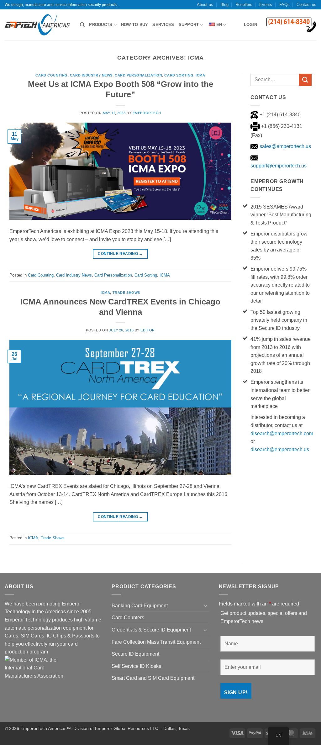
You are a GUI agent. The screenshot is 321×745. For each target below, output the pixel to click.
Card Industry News (91, 75)
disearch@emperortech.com (281, 433)
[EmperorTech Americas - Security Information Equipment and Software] (38, 24)
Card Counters (128, 617)
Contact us (306, 4)
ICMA (200, 75)
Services (163, 24)
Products (100, 24)
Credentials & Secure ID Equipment (151, 629)
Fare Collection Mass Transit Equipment (156, 642)
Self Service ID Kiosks (136, 666)
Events (265, 4)
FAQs (284, 4)
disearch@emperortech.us (279, 449)
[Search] (82, 25)
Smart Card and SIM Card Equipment (153, 678)
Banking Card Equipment (140, 605)
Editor (147, 330)
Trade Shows (126, 292)
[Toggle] (205, 605)
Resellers (243, 4)
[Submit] (305, 80)
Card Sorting (178, 75)
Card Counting (51, 75)
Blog (224, 4)
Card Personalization (138, 75)
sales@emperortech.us (284, 146)
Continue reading (120, 253)
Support (189, 24)
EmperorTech (147, 113)
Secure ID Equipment (135, 654)
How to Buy (134, 24)
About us (205, 4)
